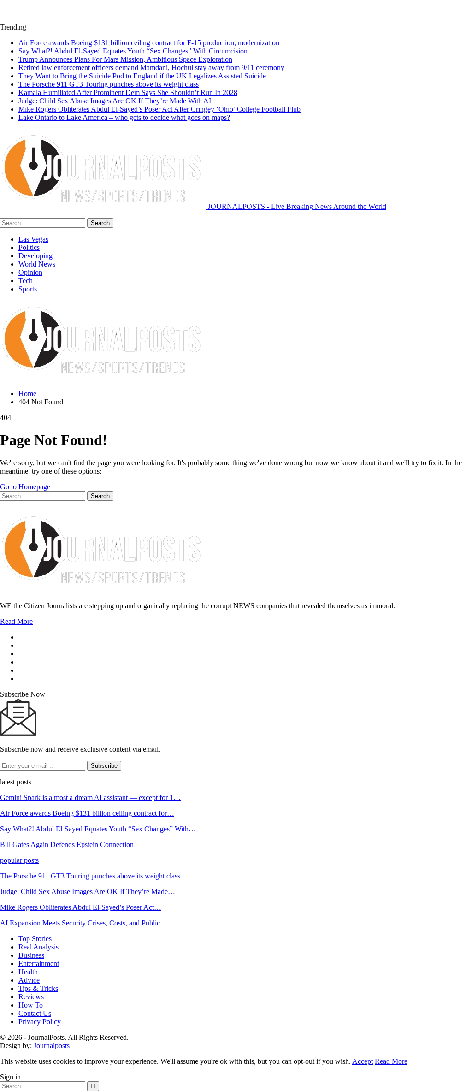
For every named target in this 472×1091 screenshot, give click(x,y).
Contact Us (34, 1013)
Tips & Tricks (38, 988)
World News (36, 264)
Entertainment (38, 963)
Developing (35, 256)
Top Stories (35, 939)
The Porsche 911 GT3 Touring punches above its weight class (108, 84)
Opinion (30, 272)
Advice (29, 980)
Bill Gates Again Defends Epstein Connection (67, 844)
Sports (27, 289)
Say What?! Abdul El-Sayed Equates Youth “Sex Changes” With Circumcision (133, 51)
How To (30, 1005)
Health (28, 972)
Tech (25, 281)
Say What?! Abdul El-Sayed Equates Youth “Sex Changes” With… (98, 829)
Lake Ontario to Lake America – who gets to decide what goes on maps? (124, 117)
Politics (29, 247)
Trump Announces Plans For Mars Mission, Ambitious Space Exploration (125, 59)
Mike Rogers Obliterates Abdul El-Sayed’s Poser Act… (80, 907)
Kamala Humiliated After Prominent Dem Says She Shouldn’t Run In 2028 (127, 92)
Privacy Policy (39, 1022)
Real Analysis (38, 947)
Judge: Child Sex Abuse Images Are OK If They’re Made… (87, 891)
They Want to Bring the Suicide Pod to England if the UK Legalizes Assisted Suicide (142, 76)
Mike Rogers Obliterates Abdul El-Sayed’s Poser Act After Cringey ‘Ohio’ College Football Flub (159, 109)
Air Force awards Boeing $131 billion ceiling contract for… (87, 813)
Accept (362, 1061)
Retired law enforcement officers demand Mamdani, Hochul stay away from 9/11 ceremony (151, 67)
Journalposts (52, 1045)
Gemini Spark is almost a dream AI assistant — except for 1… (90, 797)
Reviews (31, 997)
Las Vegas (33, 239)
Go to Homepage (25, 487)
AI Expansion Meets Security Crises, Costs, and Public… (83, 923)
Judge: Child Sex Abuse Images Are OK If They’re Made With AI (114, 101)
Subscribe (104, 765)
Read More (16, 621)
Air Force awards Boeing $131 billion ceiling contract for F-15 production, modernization (148, 43)
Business (31, 955)
